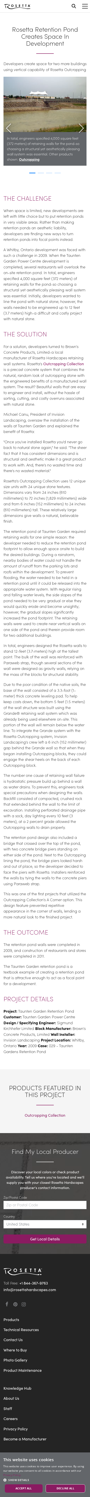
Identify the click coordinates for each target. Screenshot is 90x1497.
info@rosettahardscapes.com (29, 1289)
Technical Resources (21, 1329)
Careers (10, 1418)
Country (9, 1216)
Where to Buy (15, 1350)
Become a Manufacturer (25, 1438)
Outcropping (29, 159)
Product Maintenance (22, 1370)
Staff (7, 1408)
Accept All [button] (24, 1488)
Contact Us (13, 1339)
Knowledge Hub (17, 1388)
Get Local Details (45, 1238)
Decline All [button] (65, 1488)
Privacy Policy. (12, 1475)
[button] (9, 138)
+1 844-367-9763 (33, 1283)
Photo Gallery (15, 1360)
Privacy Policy (15, 1428)
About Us (11, 1398)
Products (11, 1319)
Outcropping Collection (63, 363)
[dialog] (45, 1474)
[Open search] (74, 6)
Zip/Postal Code (15, 1197)
